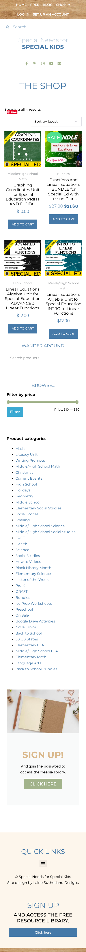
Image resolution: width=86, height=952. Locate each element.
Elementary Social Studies (38, 508)
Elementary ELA (29, 645)
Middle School (27, 502)
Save (14, 111)
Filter (15, 412)
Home (21, 5)
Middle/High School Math (37, 466)
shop (61, 5)
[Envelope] (59, 63)
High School (26, 484)
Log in (23, 14)
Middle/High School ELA (36, 651)
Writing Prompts (30, 460)
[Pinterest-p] (35, 63)
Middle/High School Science (40, 526)
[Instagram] (43, 63)
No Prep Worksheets (33, 603)
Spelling (22, 520)
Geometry (24, 496)
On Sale (22, 615)
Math (20, 449)
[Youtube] (51, 63)
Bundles (22, 598)
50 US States (26, 639)
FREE (20, 538)
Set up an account (51, 14)
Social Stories (27, 514)
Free (34, 5)
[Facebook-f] (26, 63)
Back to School (28, 633)
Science (22, 550)
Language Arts (28, 663)
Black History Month (33, 568)
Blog (48, 5)
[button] (43, 863)
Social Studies (27, 556)
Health (21, 544)
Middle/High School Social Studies (45, 532)
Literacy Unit (26, 454)
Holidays (22, 490)
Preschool (24, 609)
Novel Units (25, 627)
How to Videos (28, 562)
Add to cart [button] (23, 224)
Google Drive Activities (35, 621)
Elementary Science (33, 574)
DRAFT (21, 591)
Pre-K (20, 585)
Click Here (43, 784)
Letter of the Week (32, 580)
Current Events (28, 478)
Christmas (24, 472)
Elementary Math (30, 657)
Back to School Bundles (36, 669)
